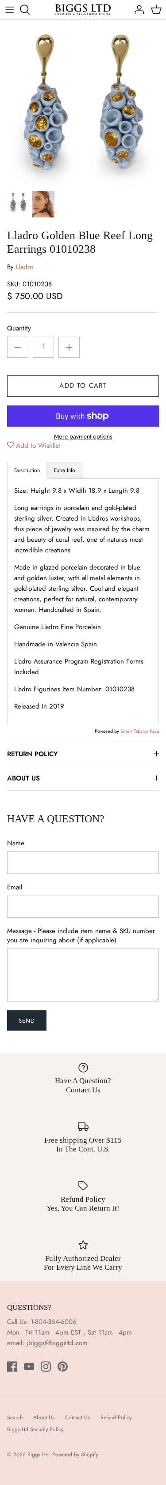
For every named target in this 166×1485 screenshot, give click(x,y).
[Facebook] (12, 1366)
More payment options (83, 436)
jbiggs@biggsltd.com (57, 1343)
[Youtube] (29, 1366)
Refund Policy (115, 1417)
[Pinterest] (63, 1366)
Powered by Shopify (75, 1455)
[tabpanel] (83, 601)
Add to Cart (82, 385)
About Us (43, 1417)
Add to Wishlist (38, 445)
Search (15, 1417)
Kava (154, 731)
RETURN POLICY (32, 754)
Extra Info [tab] (64, 470)
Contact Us (77, 1417)
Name (15, 843)
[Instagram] (46, 1366)
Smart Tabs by (135, 731)
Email (14, 887)
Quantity (19, 328)
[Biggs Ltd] (83, 9)
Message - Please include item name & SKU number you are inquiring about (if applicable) (81, 935)
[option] (83, 103)
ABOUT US (23, 778)
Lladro (24, 267)
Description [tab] (27, 470)
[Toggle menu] (9, 9)
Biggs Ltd (38, 1455)
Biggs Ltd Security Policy (35, 1429)
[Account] (137, 9)
